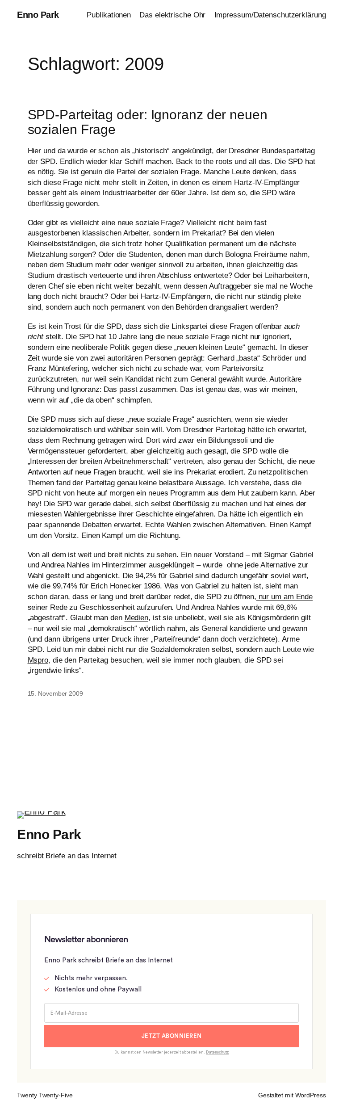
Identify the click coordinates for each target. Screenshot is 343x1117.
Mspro (38, 660)
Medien (136, 617)
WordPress (310, 1095)
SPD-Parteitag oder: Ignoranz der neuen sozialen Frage (148, 122)
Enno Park (38, 15)
